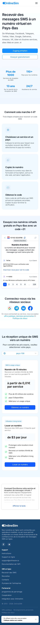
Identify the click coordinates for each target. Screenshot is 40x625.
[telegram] (16, 308)
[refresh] (35, 237)
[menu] (36, 3)
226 (34, 284)
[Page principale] (10, 3)
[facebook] (30, 308)
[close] (36, 619)
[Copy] (24, 237)
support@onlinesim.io (10, 560)
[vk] (23, 308)
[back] (5, 237)
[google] (9, 308)
